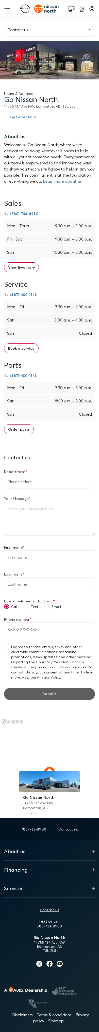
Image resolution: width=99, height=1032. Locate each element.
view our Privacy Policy (41, 677)
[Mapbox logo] (13, 722)
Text (35, 606)
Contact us (49, 910)
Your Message (17, 499)
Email (56, 606)
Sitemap (56, 1020)
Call (14, 606)
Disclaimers (22, 1014)
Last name (14, 574)
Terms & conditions (54, 1014)
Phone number (17, 619)
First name (14, 547)
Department (15, 472)
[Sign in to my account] (92, 9)
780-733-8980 (49, 926)
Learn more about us (62, 181)
